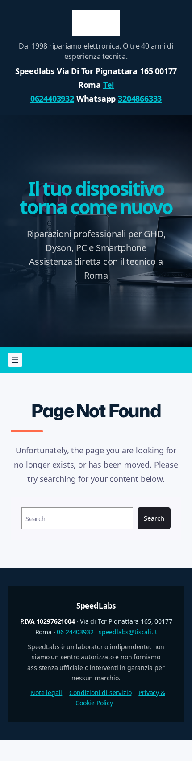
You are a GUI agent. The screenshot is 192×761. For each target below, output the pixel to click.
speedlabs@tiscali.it (128, 632)
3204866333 (140, 98)
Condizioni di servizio (100, 692)
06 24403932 (75, 632)
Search (154, 518)
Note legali (46, 692)
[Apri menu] (15, 360)
